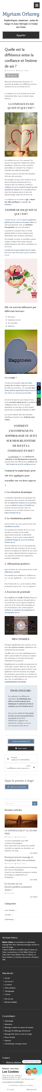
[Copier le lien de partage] (39, 404)
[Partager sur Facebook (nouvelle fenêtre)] (39, 384)
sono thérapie (10, 910)
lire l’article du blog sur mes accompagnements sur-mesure (21, 715)
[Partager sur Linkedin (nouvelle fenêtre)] (39, 392)
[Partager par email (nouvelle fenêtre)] (39, 400)
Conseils (8, 915)
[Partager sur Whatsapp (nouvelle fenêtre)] (39, 396)
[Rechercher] (34, 803)
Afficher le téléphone (13, 1062)
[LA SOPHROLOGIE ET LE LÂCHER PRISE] (21, 821)
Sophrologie (9, 919)
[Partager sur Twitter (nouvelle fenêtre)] (39, 388)
